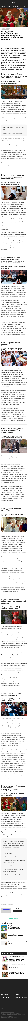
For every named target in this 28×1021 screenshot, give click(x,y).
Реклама (4, 992)
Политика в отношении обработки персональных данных (13, 1014)
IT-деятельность (6, 997)
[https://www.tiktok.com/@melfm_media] (14, 983)
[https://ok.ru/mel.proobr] (21, 983)
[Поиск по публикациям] (2, 2)
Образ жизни (17, 6)
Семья (3, 6)
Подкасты (4, 994)
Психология (5, 28)
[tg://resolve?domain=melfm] (2, 983)
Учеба (9, 6)
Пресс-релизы (19, 992)
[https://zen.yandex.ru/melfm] (6, 983)
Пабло (17, 994)
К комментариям (13, 918)
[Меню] (25, 2)
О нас (3, 989)
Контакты (18, 989)
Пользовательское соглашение (7, 1012)
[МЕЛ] (14, 2)
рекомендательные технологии (13, 1017)
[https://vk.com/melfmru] (10, 983)
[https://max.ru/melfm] (25, 983)
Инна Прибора (17, 908)
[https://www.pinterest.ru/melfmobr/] (17, 983)
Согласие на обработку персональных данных (10, 1013)
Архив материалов (21, 997)
